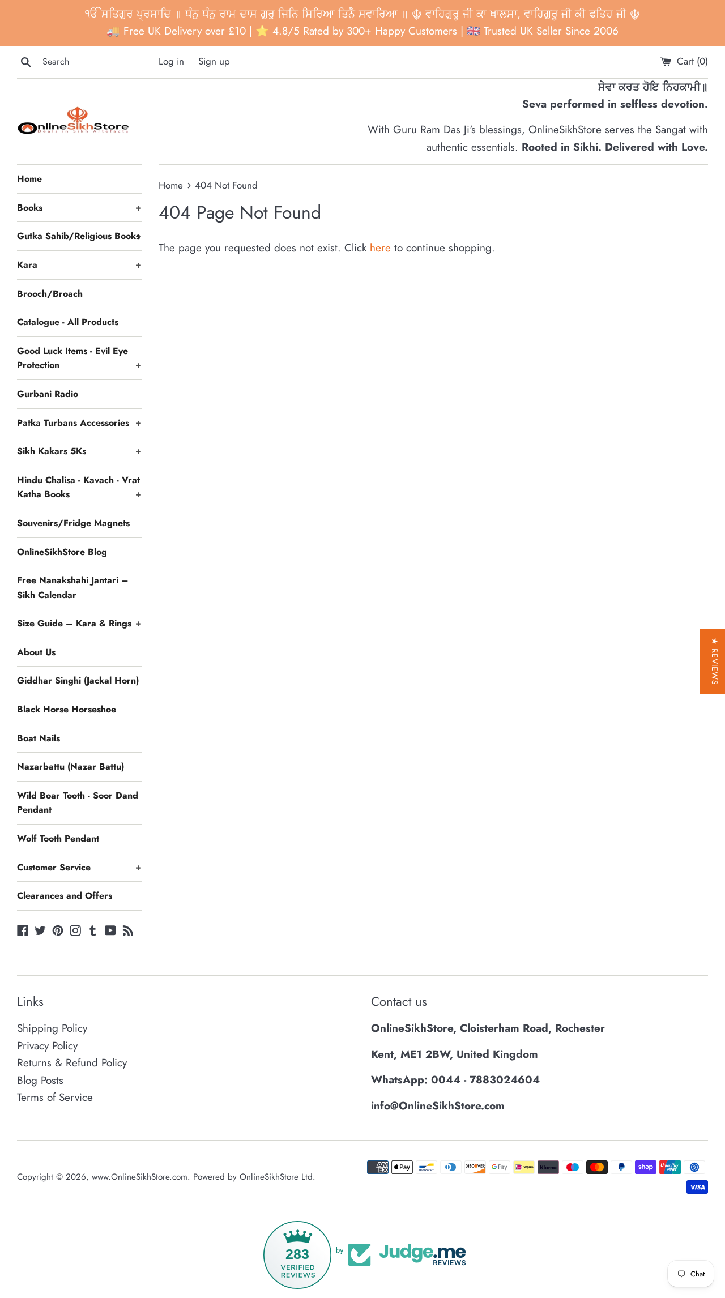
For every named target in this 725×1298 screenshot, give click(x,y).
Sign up (214, 61)
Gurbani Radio (47, 393)
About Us (36, 652)
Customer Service (79, 867)
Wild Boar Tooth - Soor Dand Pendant (77, 803)
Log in (171, 61)
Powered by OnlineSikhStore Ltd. (254, 1177)
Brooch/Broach (50, 293)
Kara (79, 264)
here (380, 247)
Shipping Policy (52, 1028)
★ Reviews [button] (714, 661)
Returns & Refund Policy (72, 1062)
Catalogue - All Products (67, 321)
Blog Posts (40, 1080)
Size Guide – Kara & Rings (79, 623)
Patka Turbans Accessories (79, 422)
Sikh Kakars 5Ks (79, 451)
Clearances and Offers (64, 895)
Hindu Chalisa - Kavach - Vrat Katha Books (79, 487)
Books (79, 207)
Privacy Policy (47, 1045)
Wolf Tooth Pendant (58, 838)
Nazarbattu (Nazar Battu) (70, 766)
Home (29, 178)
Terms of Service (55, 1097)
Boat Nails (38, 738)
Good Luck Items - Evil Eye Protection (79, 358)
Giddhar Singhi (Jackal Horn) (78, 680)
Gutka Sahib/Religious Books (79, 235)
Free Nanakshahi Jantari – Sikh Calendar (73, 587)
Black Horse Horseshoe (66, 709)
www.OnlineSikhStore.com (139, 1177)
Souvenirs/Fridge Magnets (73, 523)
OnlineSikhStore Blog (62, 551)
